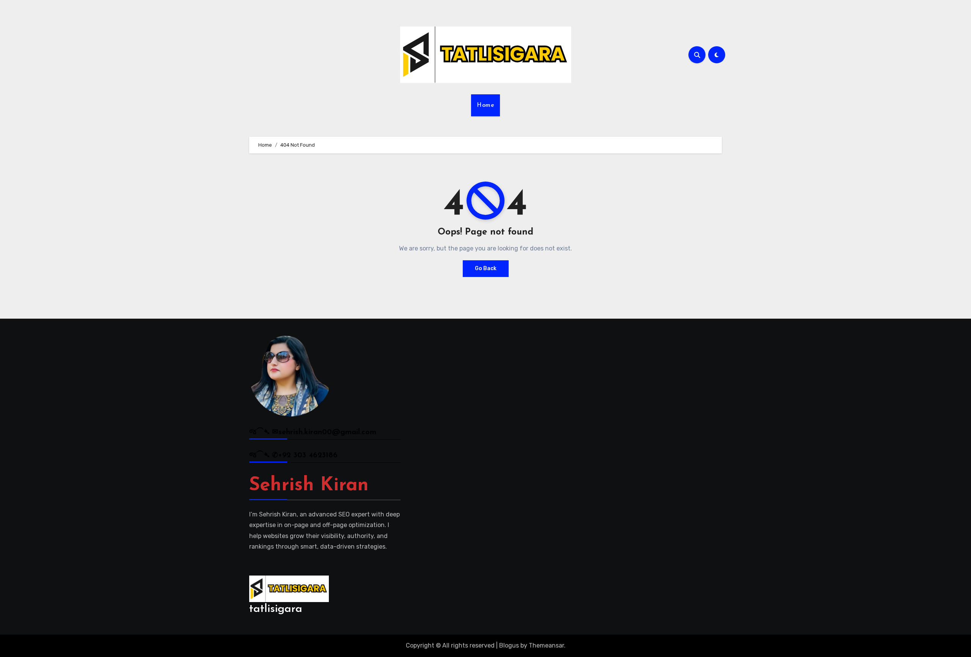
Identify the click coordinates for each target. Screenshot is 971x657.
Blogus (509, 645)
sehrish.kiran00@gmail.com (327, 432)
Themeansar (546, 645)
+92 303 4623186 (308, 455)
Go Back (485, 268)
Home (485, 105)
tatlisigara (275, 609)
